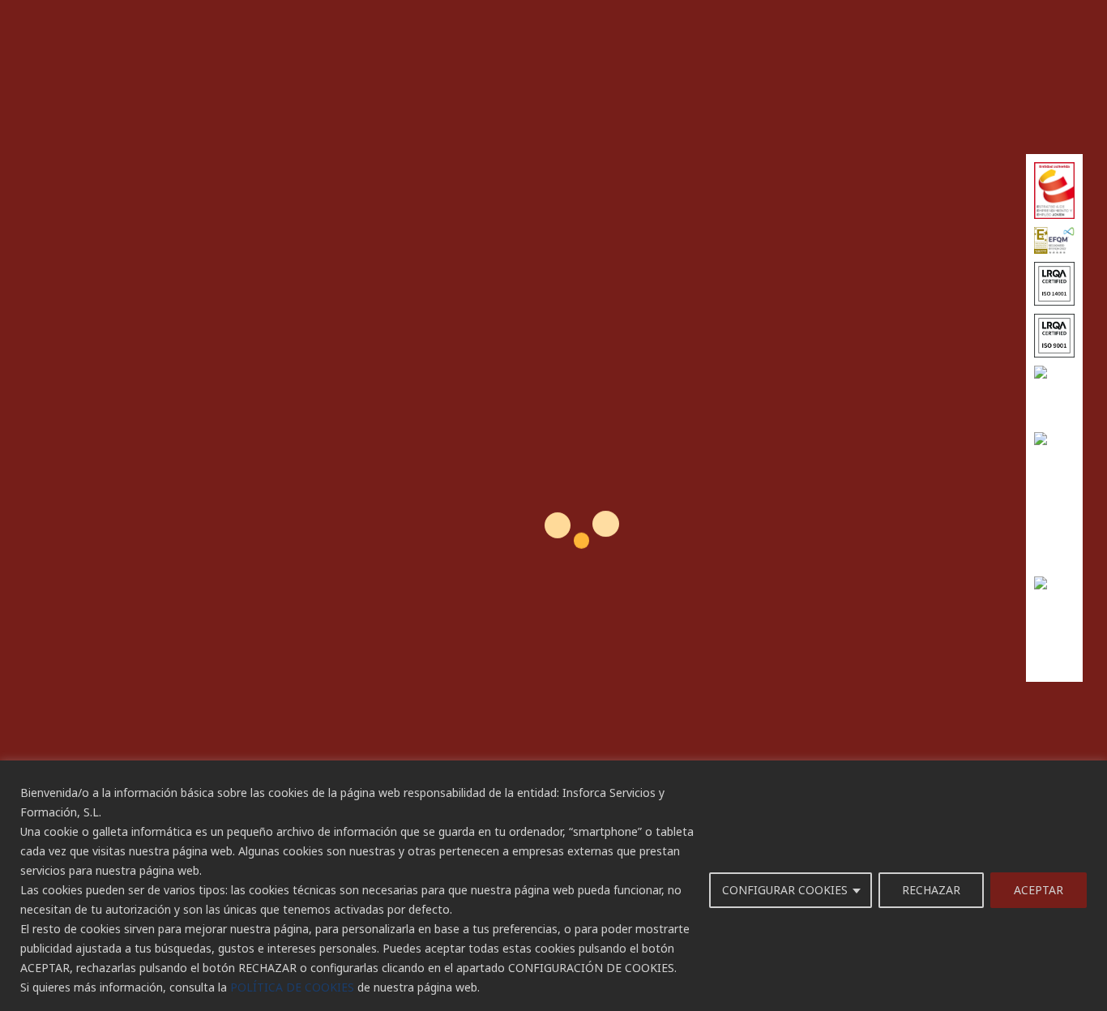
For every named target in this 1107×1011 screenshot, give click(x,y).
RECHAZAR (931, 889)
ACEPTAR (1038, 889)
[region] (553, 885)
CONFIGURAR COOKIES (785, 889)
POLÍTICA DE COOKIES (292, 987)
